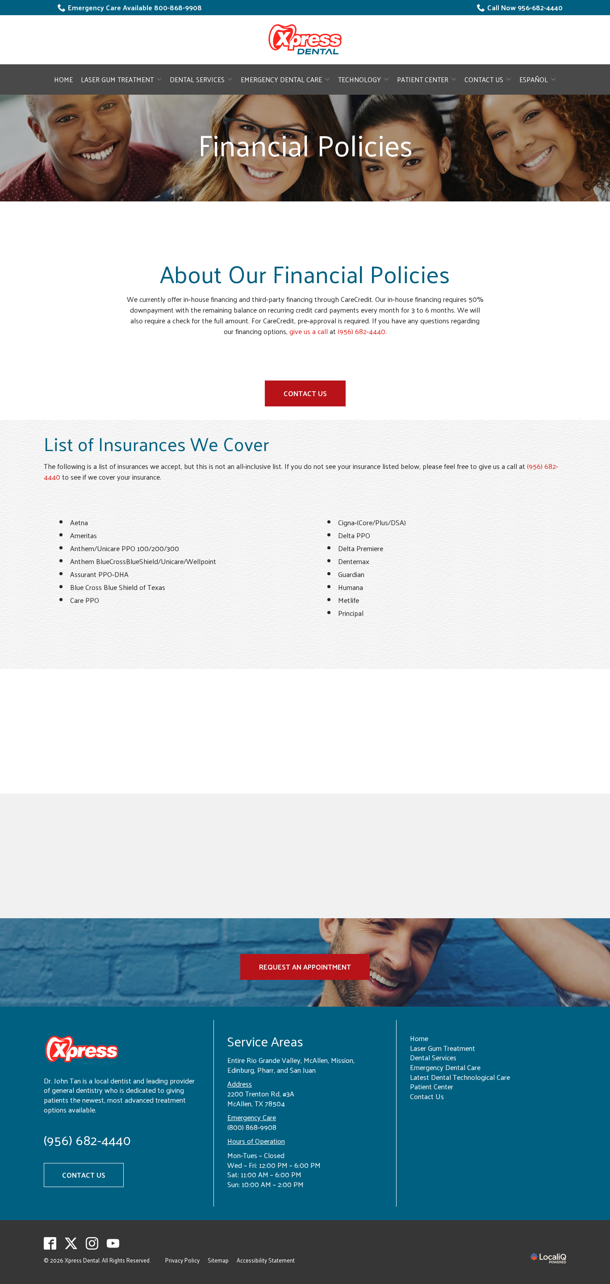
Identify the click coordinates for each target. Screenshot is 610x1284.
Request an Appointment (305, 966)
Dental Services (197, 79)
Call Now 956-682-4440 (525, 7)
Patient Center (422, 79)
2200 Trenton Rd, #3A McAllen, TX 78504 (260, 1098)
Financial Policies (305, 144)
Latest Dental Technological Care (460, 1077)
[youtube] (113, 1243)
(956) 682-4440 (361, 331)
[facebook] (50, 1243)
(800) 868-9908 (251, 1127)
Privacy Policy (182, 1260)
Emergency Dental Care (281, 79)
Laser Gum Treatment (117, 79)
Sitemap (218, 1260)
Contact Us (483, 79)
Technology (359, 79)
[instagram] (92, 1243)
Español (533, 79)
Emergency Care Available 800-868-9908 (135, 7)
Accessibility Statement (266, 1260)
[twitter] (71, 1243)
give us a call (308, 331)
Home (63, 79)
